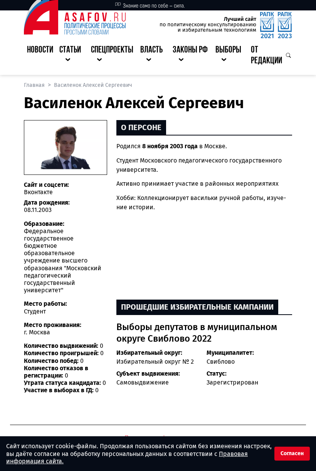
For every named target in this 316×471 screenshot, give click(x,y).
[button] (72, 56)
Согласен (292, 453)
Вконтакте (38, 192)
